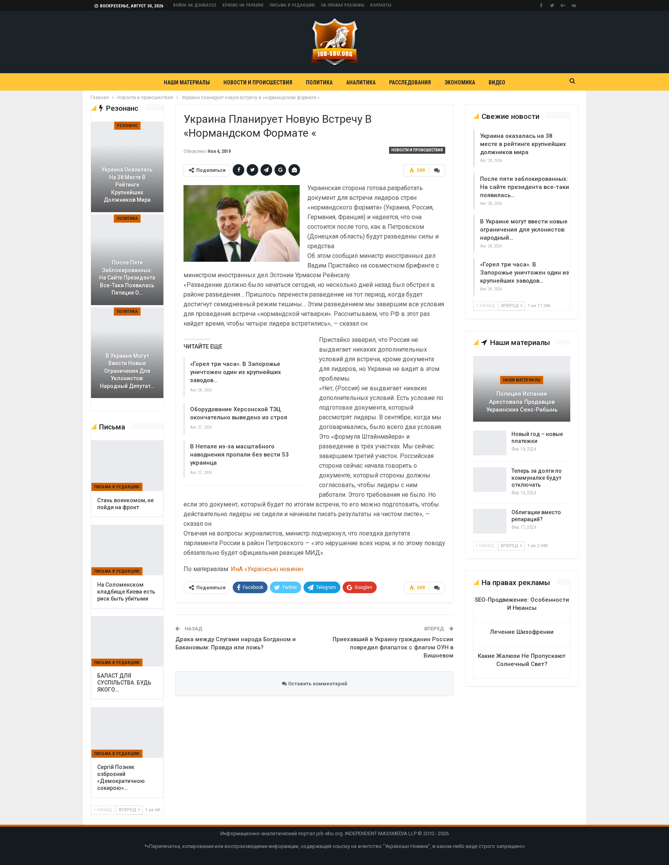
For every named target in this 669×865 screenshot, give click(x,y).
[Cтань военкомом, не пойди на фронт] (127, 466)
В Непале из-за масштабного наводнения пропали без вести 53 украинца (239, 454)
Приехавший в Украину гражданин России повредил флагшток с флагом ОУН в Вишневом (393, 647)
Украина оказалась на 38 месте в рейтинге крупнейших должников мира (523, 144)
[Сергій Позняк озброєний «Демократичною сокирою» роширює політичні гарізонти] (127, 732)
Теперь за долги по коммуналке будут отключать (536, 478)
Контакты (380, 5)
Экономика (459, 82)
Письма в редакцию (292, 5)
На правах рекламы (342, 5)
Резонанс (127, 125)
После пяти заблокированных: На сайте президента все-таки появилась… (524, 187)
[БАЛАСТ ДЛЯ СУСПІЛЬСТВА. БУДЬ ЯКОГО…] (127, 641)
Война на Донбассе (194, 5)
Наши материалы (187, 82)
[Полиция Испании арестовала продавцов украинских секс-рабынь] (521, 388)
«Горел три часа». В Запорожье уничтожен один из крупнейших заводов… (235, 372)
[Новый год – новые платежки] (489, 443)
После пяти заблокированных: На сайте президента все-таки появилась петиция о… (127, 277)
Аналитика (361, 82)
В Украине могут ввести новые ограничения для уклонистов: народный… (524, 229)
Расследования (410, 82)
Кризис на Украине (243, 5)
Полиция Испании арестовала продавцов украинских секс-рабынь (522, 401)
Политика (319, 82)
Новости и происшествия (257, 82)
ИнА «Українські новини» (267, 569)
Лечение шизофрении (522, 631)
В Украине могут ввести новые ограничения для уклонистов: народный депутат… (127, 371)
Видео (497, 82)
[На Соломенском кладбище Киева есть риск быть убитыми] (127, 550)
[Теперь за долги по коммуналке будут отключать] (489, 479)
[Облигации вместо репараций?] (489, 521)
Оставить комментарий (317, 684)
